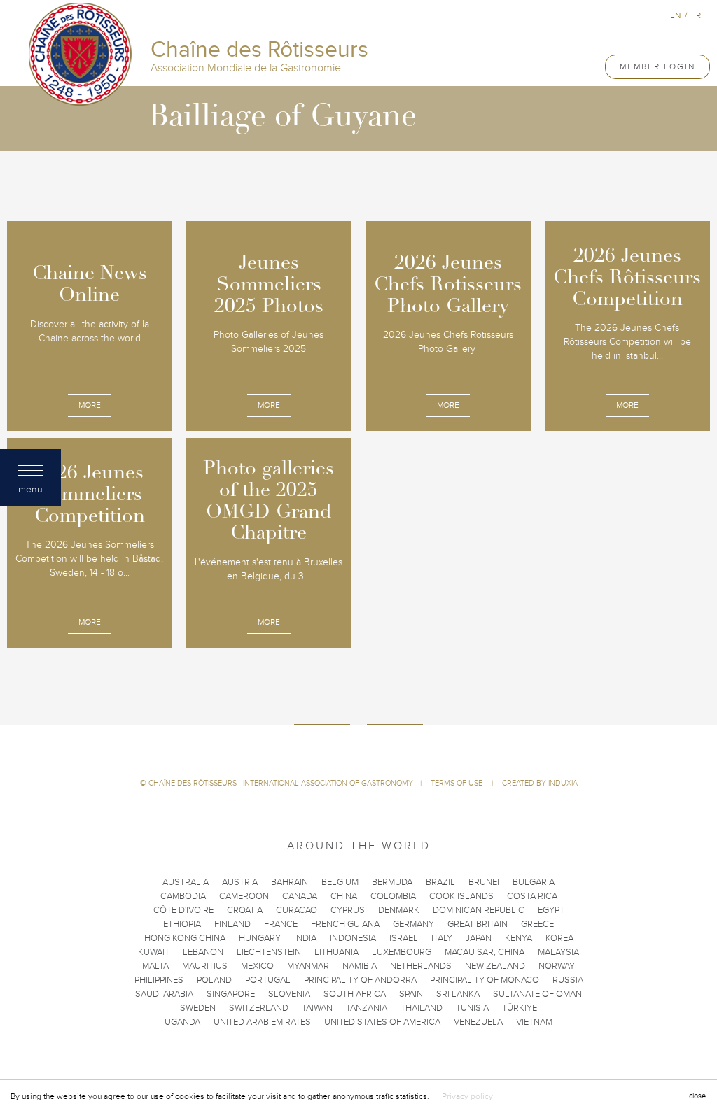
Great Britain (477, 924)
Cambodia (183, 896)
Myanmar (308, 966)
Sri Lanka (458, 994)
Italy (441, 938)
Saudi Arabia (164, 994)
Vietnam (534, 1022)
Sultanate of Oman (537, 994)
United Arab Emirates (262, 1022)
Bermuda (392, 882)
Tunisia (472, 1008)
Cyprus (347, 910)
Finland (232, 924)
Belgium (339, 882)
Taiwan (317, 1008)
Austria (240, 882)
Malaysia (558, 952)
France (281, 924)
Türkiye (519, 1008)
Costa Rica (532, 896)
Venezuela (478, 1022)
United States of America (382, 1022)
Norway (556, 966)
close (697, 1095)
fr (696, 15)
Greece (537, 924)
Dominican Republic (478, 910)
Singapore (231, 994)
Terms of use (458, 783)
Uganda (182, 1022)
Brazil (440, 882)
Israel (403, 938)
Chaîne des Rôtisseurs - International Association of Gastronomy (280, 783)
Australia (185, 882)
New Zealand (495, 966)
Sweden (198, 1008)
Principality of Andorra (360, 980)
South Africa (354, 994)
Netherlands (421, 966)
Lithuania (336, 952)
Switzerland (258, 1008)
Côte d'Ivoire (183, 910)
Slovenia (289, 994)
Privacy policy (467, 1096)
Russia (567, 980)
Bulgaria (534, 882)
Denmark (398, 910)
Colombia (393, 896)
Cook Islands (461, 896)
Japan (479, 938)
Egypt (551, 910)
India (305, 938)
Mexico (257, 966)
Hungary (260, 938)
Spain (411, 994)
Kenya (518, 938)
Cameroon (244, 896)
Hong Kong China (184, 938)
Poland (214, 980)
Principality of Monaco (484, 980)
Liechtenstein (269, 952)
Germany (413, 924)
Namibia (359, 966)
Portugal (268, 980)
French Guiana (345, 924)
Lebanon (203, 952)
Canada (299, 896)
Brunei (483, 882)
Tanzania (366, 1008)
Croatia (245, 910)
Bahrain (289, 882)
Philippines (158, 980)
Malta (155, 966)
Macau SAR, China (484, 952)
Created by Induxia (540, 783)
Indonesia (353, 938)
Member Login (657, 66)
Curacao (296, 910)
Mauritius (205, 966)
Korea (559, 938)
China (343, 896)
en (675, 15)
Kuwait (153, 952)
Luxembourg (401, 952)
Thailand (422, 1008)
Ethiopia (182, 924)
